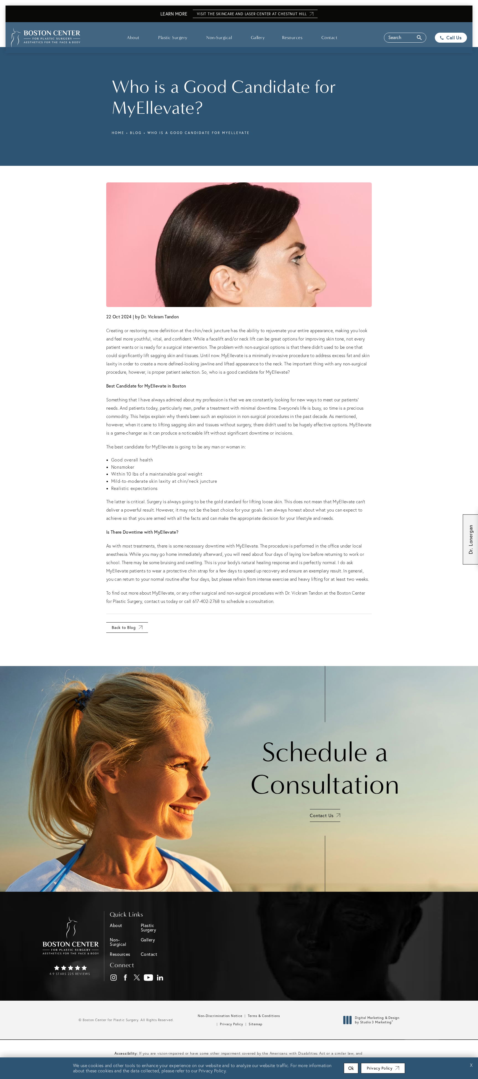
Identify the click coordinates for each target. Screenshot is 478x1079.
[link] (71, 971)
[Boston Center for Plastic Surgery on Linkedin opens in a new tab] (160, 977)
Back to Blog (124, 627)
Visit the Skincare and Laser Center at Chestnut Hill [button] (252, 14)
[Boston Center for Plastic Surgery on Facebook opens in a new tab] (125, 977)
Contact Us (322, 815)
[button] (405, 37)
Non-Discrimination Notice (220, 1016)
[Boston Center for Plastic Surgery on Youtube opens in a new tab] (148, 977)
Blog (136, 133)
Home (118, 133)
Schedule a (325, 768)
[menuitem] (113, 977)
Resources (292, 37)
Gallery (258, 37)
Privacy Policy (231, 1024)
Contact (329, 37)
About (133, 37)
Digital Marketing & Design (377, 1020)
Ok (351, 1068)
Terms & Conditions (264, 1016)
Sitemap (256, 1024)
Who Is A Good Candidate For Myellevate (198, 133)
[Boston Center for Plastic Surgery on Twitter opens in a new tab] (137, 977)
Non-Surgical (219, 37)
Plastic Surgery (173, 37)
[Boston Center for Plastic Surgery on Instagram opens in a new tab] (113, 977)
